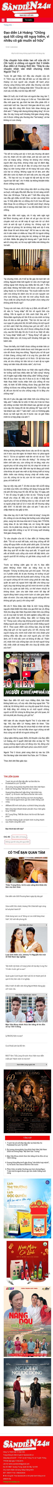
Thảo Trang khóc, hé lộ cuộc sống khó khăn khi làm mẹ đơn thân (26, 886)
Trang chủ (8, 25)
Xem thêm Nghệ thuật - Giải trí (25, 995)
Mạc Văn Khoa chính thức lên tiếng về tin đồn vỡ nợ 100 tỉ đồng (25, 1025)
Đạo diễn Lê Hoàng (19, 837)
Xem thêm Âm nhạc (26, 925)
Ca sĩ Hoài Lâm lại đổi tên (15, 1046)
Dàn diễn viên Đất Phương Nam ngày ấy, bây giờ (24, 896)
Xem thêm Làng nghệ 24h (26, 1065)
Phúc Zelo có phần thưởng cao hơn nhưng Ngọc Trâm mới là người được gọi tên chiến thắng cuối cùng (25, 800)
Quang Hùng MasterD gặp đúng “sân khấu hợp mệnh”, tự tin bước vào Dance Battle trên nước (24, 793)
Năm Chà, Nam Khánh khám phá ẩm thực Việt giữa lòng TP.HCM (25, 810)
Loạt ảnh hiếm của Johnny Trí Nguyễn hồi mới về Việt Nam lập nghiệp (26, 956)
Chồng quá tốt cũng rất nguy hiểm (17, 842)
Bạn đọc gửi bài (26, 15)
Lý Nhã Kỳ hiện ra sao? (14, 1036)
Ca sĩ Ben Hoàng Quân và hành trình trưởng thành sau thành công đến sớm (25, 821)
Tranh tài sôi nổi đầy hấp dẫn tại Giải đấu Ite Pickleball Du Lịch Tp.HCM (23, 782)
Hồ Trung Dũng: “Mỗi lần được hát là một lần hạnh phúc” (25, 815)
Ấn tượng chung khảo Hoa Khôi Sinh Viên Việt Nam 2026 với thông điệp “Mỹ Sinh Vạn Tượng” (25, 788)
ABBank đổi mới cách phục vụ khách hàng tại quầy (25, 805)
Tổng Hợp (27, 1138)
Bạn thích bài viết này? (15, 829)
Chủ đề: (7, 837)
